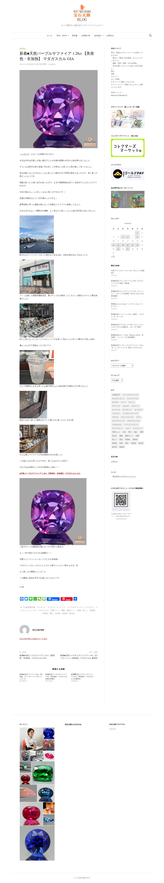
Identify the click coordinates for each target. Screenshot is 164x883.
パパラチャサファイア (130, 413)
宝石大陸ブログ (84, 878)
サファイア (116, 406)
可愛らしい (55, 610)
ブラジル (115, 417)
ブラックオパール (127, 417)
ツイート (112, 728)
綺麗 (79, 610)
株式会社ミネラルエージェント (124, 476)
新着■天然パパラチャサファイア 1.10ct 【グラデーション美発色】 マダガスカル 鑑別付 (79, 656)
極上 (135, 432)
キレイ (123, 402)
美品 (121, 439)
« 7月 (113, 256)
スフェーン (135, 406)
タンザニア (138, 410)
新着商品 (23, 48)
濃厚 (141, 432)
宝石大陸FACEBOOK (73, 724)
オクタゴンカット (118, 398)
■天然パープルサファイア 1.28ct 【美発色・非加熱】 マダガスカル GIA (50, 473)
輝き (51, 613)
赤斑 (121, 443)
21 (132, 245)
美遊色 (114, 443)
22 (137, 245)
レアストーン (137, 428)
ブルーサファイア (118, 421)
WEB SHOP (61, 35)
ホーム (49, 35)
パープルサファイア (75, 607)
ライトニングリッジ (131, 424)
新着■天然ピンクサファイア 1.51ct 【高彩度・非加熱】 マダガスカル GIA (37, 656)
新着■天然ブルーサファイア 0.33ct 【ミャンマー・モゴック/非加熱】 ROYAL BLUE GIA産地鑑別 (127, 293)
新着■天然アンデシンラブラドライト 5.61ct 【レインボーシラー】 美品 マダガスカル (127, 346)
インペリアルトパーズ (130, 395)
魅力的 (72, 613)
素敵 (63, 610)
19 (123, 245)
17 (113, 245)
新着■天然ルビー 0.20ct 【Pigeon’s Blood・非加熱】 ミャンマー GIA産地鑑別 (127, 336)
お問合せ (110, 35)
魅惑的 (121, 447)
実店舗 (74, 35)
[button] (31, 739)
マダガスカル (43, 610)
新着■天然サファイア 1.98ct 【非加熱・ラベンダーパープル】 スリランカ (31, 676)
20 (128, 245)
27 (128, 249)
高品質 (64, 613)
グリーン (131, 402)
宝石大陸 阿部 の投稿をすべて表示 (33, 639)
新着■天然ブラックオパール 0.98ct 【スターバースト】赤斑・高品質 (127, 282)
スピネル (126, 406)
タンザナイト (127, 410)
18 (118, 245)
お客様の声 (85, 35)
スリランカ (116, 410)
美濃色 (92, 610)
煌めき (114, 436)
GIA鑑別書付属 (29, 607)
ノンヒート (60, 607)
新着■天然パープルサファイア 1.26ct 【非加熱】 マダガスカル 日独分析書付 (56, 676)
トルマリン (116, 413)
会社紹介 (97, 35)
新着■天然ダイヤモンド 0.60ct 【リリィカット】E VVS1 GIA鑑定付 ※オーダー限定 (127, 325)
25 (118, 249)
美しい (85, 610)
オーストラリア (132, 398)
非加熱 (57, 613)
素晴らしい (71, 610)
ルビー (128, 428)
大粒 (124, 432)
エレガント (41, 607)
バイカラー (89, 607)
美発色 (45, 613)
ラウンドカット (117, 428)
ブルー (138, 417)
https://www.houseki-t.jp (119, 95)
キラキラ (51, 607)
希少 (130, 432)
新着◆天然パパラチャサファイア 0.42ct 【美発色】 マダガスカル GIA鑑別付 (82, 676)
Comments (51, 64)
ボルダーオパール (133, 421)
